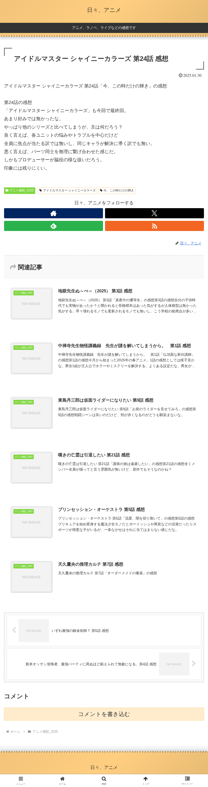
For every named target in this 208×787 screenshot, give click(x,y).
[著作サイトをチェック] (53, 213)
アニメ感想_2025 (22, 190)
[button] (192, 690)
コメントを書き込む (104, 714)
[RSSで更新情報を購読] (154, 226)
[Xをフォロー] (154, 213)
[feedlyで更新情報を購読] (53, 226)
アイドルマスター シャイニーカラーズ (69, 190)
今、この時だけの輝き (118, 190)
